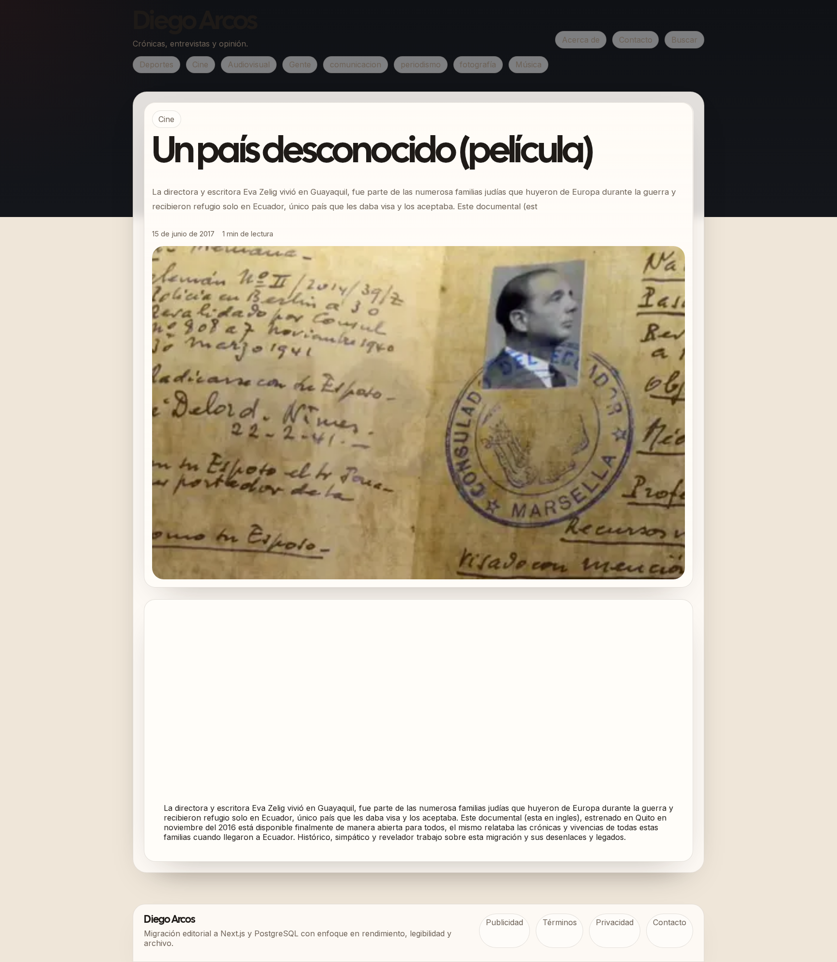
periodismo (421, 64)
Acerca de (581, 40)
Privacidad (615, 922)
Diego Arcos (195, 22)
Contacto (635, 40)
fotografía (478, 64)
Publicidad (504, 922)
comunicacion (355, 64)
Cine (200, 64)
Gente (300, 64)
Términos (559, 922)
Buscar (684, 40)
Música (528, 64)
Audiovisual (249, 64)
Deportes (156, 64)
